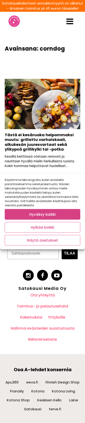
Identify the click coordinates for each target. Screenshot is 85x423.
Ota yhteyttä (42, 295)
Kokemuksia (31, 317)
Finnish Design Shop (63, 382)
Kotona (37, 391)
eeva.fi (32, 382)
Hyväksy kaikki (42, 214)
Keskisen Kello (49, 400)
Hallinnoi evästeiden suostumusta (43, 328)
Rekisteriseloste (42, 339)
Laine (73, 400)
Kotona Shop (18, 400)
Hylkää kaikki (42, 227)
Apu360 (12, 382)
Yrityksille (56, 317)
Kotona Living (63, 391)
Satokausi (32, 409)
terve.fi (55, 409)
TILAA (69, 253)
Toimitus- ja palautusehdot (42, 306)
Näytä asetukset (42, 240)
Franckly (17, 391)
